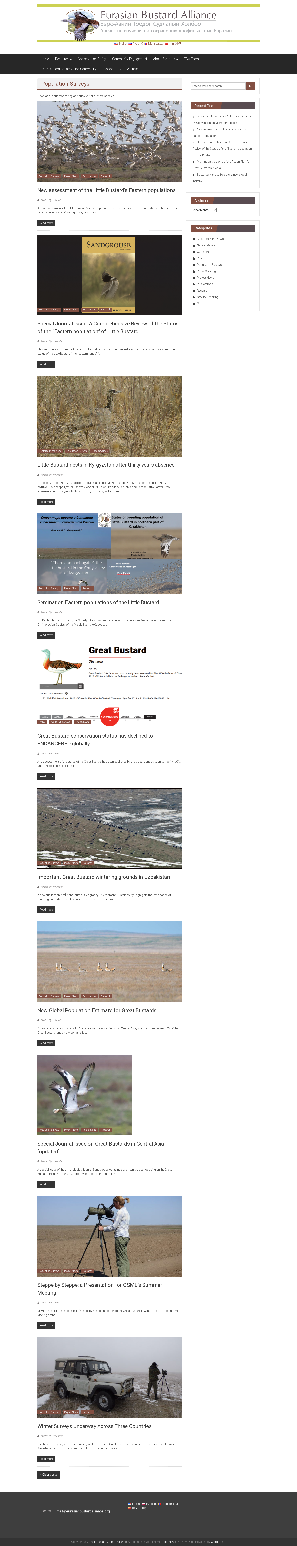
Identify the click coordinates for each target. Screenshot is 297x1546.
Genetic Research (208, 245)
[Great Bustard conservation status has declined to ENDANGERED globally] (109, 687)
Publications (89, 176)
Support (202, 303)
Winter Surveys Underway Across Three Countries (94, 1426)
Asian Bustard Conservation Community (68, 69)
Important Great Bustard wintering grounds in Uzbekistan (103, 877)
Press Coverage (100, 450)
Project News (71, 176)
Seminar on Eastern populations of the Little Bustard (98, 602)
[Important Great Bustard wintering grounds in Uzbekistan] (109, 828)
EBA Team (191, 59)
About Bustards (164, 59)
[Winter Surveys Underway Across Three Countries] (109, 1377)
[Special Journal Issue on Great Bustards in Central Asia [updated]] (84, 1095)
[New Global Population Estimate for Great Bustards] (109, 961)
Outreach (203, 251)
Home (44, 59)
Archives (133, 69)
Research (62, 59)
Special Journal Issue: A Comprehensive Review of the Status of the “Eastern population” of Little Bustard (223, 149)
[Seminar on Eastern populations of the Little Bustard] (109, 553)
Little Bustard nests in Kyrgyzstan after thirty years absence (105, 465)
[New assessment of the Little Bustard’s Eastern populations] (109, 141)
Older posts (49, 1474)
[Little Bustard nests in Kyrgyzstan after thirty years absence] (109, 416)
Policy (42, 721)
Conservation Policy (92, 59)
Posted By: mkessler (51, 200)
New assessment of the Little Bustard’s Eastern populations (106, 190)
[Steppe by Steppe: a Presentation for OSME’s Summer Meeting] (109, 1236)
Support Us (110, 69)
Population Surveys (49, 176)
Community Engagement (129, 59)
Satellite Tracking (207, 297)
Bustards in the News (50, 450)
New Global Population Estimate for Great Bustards (96, 1010)
